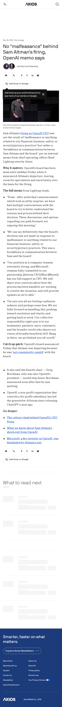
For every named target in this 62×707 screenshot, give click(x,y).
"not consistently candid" (28, 352)
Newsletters (8, 680)
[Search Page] (57, 4)
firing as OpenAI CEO (35, 133)
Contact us (7, 675)
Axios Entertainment (11, 685)
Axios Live (32, 661)
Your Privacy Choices (36, 680)
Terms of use (33, 675)
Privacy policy (34, 670)
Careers (6, 670)
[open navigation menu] (5, 4)
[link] (6, 75)
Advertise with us (10, 666)
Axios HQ (32, 666)
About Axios (7, 661)
